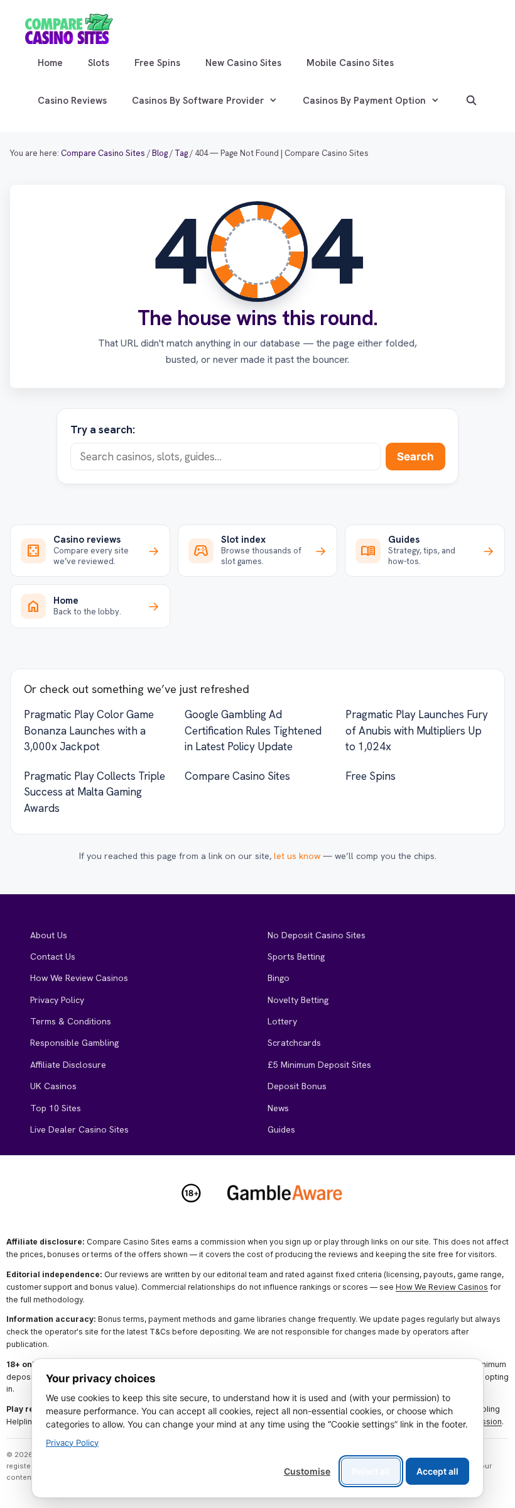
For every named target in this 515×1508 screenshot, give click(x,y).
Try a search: (102, 429)
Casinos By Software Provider (198, 100)
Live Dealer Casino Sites (79, 1129)
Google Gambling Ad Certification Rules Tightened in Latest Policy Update (253, 730)
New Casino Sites (243, 63)
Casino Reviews (72, 100)
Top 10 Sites (55, 1108)
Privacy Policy (57, 1000)
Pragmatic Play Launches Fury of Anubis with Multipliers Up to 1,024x (416, 730)
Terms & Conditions (70, 1021)
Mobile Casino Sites (350, 63)
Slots (98, 63)
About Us (48, 935)
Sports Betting (296, 956)
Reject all (371, 1471)
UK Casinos (53, 1086)
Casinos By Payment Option (364, 100)
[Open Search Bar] (471, 100)
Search (415, 456)
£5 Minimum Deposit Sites (319, 1064)
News (278, 1108)
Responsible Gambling (74, 1042)
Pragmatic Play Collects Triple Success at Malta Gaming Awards (94, 792)
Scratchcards (294, 1042)
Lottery (282, 1021)
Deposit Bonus (297, 1086)
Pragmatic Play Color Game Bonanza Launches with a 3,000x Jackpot (89, 730)
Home (50, 63)
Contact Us (52, 956)
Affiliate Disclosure (68, 1064)
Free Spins (157, 63)
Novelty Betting (298, 1000)
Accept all (437, 1471)
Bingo (279, 978)
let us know (297, 856)
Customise (307, 1471)
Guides (281, 1129)
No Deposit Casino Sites (317, 935)
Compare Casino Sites (237, 776)
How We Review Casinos (79, 978)
